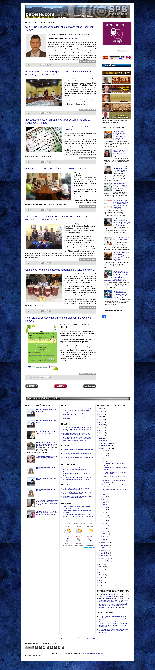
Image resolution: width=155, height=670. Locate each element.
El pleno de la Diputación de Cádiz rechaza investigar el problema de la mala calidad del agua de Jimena (121, 256)
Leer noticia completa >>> (87, 61)
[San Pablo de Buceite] (104, 318)
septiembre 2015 (106, 448)
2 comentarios (34, 162)
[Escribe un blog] (44, 65)
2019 (101, 427)
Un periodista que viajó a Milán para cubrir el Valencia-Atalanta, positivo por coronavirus (77, 409)
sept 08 (105, 523)
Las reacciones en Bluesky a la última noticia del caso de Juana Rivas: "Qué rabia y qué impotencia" (114, 630)
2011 (101, 572)
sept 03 (105, 534)
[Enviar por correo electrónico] (41, 65)
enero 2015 (104, 561)
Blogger (93, 638)
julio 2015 (104, 545)
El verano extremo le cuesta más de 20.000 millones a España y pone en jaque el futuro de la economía (78, 516)
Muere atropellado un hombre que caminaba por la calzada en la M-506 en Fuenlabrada (78, 468)
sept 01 (105, 539)
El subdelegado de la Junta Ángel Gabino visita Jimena (55, 168)
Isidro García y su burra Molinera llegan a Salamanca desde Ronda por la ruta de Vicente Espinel (46, 444)
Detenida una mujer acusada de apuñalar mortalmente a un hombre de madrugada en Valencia (76, 473)
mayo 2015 (104, 550)
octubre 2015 (105, 446)
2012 (101, 569)
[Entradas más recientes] (31, 386)
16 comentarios (34, 64)
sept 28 (105, 456)
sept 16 (105, 512)
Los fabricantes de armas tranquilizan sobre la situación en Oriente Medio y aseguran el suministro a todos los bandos (113, 605)
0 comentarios (34, 263)
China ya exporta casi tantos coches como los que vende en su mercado (77, 507)
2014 (101, 564)
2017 (101, 433)
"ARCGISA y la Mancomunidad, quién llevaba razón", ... (113, 464)
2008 (101, 580)
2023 (101, 417)
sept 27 (105, 458)
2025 (101, 411)
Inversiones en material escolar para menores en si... (113, 481)
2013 (101, 567)
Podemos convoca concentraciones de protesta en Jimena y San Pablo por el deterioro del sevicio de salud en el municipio (121, 136)
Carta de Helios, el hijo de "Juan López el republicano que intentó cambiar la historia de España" (46, 512)
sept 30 (105, 450)
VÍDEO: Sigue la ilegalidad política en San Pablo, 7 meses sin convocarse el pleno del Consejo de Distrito (47, 502)
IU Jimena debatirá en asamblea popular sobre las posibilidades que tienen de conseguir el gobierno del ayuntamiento (121, 204)
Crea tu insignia (119, 314)
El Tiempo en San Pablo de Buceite (79, 524)
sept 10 (105, 518)
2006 (101, 585)
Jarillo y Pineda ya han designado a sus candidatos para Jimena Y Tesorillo (121, 152)
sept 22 (105, 499)
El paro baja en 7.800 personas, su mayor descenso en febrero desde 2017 (76, 489)
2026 (101, 409)
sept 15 (105, 515)
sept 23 (105, 497)
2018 (101, 430)
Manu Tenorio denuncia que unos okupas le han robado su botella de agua (114, 595)
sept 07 (105, 526)
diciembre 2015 (106, 440)
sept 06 (105, 528)
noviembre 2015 (106, 443)
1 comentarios (34, 113)
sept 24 (105, 494)
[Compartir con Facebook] (48, 65)
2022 (101, 419)
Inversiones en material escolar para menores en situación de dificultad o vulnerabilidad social (58, 218)
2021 (101, 422)
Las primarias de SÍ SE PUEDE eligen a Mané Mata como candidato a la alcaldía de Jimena (121, 169)
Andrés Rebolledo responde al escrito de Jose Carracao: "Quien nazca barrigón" (120, 186)
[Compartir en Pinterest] (50, 65)
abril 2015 (104, 553)
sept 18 (105, 507)
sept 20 (105, 502)
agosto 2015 (105, 542)
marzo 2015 (105, 555)
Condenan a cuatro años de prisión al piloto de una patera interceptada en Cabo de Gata (77, 478)
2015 (101, 438)
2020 (101, 425)
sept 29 (105, 453)
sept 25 (105, 461)
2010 (101, 575)
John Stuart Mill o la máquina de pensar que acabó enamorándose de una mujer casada (76, 434)
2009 (101, 577)
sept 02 (105, 536)
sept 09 (105, 520)
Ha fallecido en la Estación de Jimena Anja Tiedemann (45, 432)
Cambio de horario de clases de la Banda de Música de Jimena (59, 269)
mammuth (74, 638)
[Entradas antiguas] (89, 386)
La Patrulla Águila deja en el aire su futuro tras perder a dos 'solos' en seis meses (77, 493)
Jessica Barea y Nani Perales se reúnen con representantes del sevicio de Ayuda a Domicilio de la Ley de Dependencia (121, 222)
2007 (101, 583)
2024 (101, 414)
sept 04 (105, 531)
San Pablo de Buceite (108, 314)
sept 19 (105, 505)
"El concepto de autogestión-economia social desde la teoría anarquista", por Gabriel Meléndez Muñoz (120, 294)
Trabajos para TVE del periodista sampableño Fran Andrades (46, 457)
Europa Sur (77, 79)
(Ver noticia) (75, 38)
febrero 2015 (105, 558)
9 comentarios (34, 209)
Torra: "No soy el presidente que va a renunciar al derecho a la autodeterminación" (78, 497)
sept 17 (105, 510)
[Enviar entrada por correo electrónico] (27, 64)
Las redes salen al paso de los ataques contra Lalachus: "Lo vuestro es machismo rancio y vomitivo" (113, 618)
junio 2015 (104, 548)
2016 (101, 435)
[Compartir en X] (46, 65)
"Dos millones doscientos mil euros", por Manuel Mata (121, 239)
